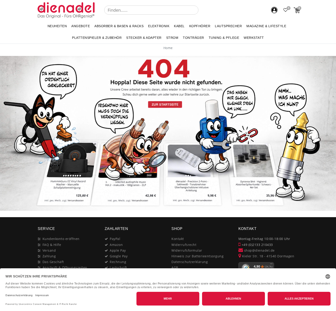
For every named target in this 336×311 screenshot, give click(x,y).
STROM (172, 38)
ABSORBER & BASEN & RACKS (119, 26)
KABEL (179, 26)
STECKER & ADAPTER (144, 38)
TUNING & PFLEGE (224, 38)
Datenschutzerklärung (189, 262)
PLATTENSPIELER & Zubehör (97, 38)
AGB (174, 267)
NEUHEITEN (57, 26)
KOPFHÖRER (200, 26)
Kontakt (177, 239)
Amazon (116, 244)
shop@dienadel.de (259, 250)
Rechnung (118, 262)
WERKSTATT (254, 38)
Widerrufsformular (186, 250)
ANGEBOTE (80, 26)
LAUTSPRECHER (228, 26)
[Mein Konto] (274, 10)
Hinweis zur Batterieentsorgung (197, 256)
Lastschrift (118, 267)
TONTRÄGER (193, 38)
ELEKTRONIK (158, 26)
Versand (49, 250)
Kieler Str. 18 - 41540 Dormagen (267, 256)
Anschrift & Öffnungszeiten (65, 267)
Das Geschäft (53, 262)
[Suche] (201, 10)
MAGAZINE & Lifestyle (266, 26)
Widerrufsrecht (183, 244)
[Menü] (271, 265)
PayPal (115, 239)
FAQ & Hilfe (52, 244)
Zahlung (49, 256)
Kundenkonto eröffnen (61, 239)
